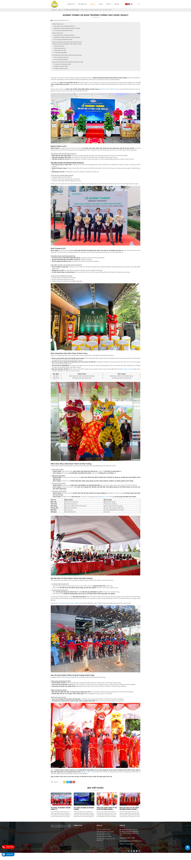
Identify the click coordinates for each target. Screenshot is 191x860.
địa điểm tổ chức (104, 496)
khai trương (115, 89)
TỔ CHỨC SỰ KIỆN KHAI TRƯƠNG (105, 831)
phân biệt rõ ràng (89, 771)
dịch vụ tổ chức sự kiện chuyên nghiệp (67, 603)
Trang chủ (70, 4)
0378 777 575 (10, 847)
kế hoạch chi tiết (127, 369)
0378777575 (9, 854)
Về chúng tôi (82, 4)
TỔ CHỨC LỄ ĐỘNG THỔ (103, 834)
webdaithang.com (93, 851)
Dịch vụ (92, 4)
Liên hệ (116, 4)
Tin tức (108, 4)
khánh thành (105, 89)
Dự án (101, 4)
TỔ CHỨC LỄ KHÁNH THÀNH (104, 836)
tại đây (136, 183)
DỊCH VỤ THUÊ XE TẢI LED (103, 829)
